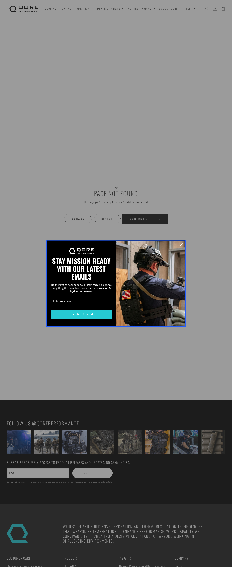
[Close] (181, 245)
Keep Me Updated (81, 314)
